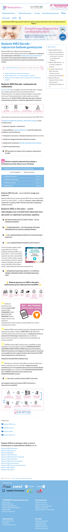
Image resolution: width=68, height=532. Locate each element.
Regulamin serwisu (40, 524)
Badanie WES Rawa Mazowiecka (12, 461)
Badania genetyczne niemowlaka (44, 509)
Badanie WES (5, 90)
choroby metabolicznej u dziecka (30, 143)
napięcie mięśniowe (20, 130)
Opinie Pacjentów (25, 13)
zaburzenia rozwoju (30, 121)
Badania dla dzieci (8, 13)
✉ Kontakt (6, 18)
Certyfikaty (5, 523)
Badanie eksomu (8, 428)
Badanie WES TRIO (8, 504)
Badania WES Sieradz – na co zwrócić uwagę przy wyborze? (56, 65)
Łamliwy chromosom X (8, 511)
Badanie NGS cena (9, 435)
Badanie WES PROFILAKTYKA (11, 508)
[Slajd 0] (34, 33)
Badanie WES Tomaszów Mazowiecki (13, 465)
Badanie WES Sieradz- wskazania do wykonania (56, 51)
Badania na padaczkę (41, 504)
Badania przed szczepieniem (43, 506)
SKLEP (14, 18)
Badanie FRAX (8, 431)
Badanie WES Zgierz (8, 469)
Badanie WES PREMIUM (9, 506)
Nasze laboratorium (8, 521)
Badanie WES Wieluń (8, 467)
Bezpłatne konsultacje (41, 521)
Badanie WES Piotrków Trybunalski (12, 457)
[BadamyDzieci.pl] (13, 7)
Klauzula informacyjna (41, 528)
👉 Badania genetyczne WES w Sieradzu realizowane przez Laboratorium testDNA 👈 (56, 72)
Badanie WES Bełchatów (9, 448)
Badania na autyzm (40, 502)
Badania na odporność (41, 508)
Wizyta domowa (29, 172)
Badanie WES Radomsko (9, 459)
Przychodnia (16, 172)
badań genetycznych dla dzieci (31, 56)
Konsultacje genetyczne (50, 13)
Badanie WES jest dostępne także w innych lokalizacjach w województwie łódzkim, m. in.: (56, 82)
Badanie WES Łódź (7, 453)
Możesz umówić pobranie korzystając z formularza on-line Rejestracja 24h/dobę (57, 57)
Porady (37, 13)
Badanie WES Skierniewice (10, 463)
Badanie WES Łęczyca (8, 450)
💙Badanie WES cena (8, 424)
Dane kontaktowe (40, 523)
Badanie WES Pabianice (9, 455)
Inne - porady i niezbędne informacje (22, 478)
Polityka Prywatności (41, 526)
